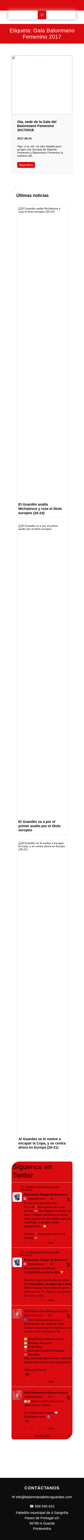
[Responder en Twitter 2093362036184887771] (26, 1300)
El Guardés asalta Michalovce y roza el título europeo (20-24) (40, 508)
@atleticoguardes (33, 1315)
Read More (26, 164)
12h (52, 1198)
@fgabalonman (37, 1198)
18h (50, 1396)
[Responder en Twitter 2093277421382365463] (26, 1428)
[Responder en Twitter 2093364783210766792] (26, 1381)
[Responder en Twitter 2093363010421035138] (26, 1242)
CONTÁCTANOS (42, 1487)
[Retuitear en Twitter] (22, 1186)
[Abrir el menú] (42, 15)
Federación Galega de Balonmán (46, 1194)
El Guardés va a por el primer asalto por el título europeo (39, 826)
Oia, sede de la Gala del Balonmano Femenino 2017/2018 (36, 126)
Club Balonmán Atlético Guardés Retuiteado (40, 1188)
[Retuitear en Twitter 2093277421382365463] (33, 1428)
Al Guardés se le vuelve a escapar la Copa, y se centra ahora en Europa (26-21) (42, 1143)
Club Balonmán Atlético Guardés (46, 1311)
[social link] (49, 5)
